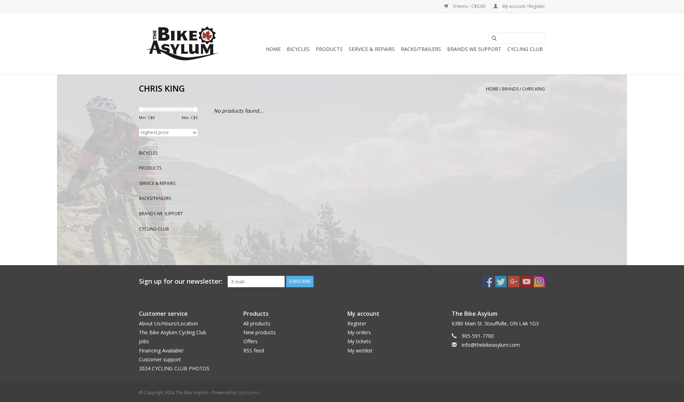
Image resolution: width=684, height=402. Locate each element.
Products (329, 49)
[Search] (491, 38)
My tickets (359, 341)
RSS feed (253, 350)
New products (259, 332)
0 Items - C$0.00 (469, 6)
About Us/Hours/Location (168, 323)
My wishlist (360, 350)
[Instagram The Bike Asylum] (539, 281)
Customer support (160, 359)
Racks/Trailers (421, 49)
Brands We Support (474, 49)
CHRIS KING (533, 89)
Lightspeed (248, 393)
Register (356, 323)
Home (273, 49)
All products (256, 323)
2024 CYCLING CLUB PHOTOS (174, 368)
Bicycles (298, 49)
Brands (510, 89)
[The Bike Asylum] (182, 43)
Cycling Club (525, 49)
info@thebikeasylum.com (491, 344)
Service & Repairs (372, 49)
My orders (359, 332)
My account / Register (523, 6)
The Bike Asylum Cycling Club (172, 332)
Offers (250, 341)
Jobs (144, 341)
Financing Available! (161, 350)
